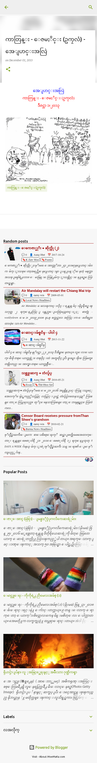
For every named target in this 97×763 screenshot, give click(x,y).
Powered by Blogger (51, 747)
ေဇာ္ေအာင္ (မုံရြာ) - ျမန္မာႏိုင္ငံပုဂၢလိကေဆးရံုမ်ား (39, 519)
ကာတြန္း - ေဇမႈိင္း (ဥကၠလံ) (26, 187)
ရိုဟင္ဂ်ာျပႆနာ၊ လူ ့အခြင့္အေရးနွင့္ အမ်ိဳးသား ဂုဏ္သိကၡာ (40, 672)
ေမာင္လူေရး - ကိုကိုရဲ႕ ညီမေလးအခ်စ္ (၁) (32, 595)
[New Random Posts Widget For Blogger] (89, 460)
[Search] (90, 7)
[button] (8, 69)
